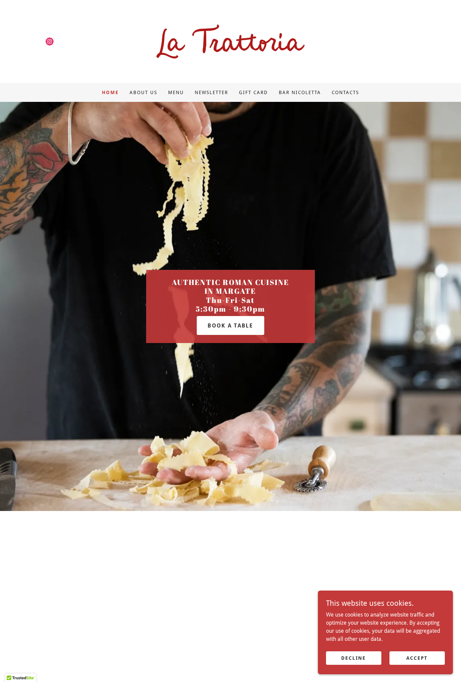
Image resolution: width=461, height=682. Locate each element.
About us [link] (143, 92)
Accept (417, 657)
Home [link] (110, 92)
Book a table (230, 325)
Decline (353, 657)
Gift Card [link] (253, 92)
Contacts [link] (345, 92)
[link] (49, 41)
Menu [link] (176, 92)
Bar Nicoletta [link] (300, 92)
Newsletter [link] (211, 92)
